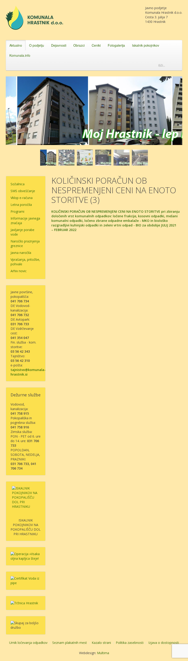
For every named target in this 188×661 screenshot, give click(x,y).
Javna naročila (21, 252)
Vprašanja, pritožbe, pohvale (25, 261)
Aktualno (15, 45)
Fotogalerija (116, 45)
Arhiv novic (19, 271)
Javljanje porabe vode (22, 232)
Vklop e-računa (22, 198)
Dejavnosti (58, 45)
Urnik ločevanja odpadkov (28, 642)
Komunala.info (19, 55)
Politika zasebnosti (130, 642)
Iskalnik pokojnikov (145, 45)
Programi (17, 211)
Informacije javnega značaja (25, 220)
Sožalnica (18, 184)
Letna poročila (21, 204)
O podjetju (36, 45)
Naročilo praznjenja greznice (25, 243)
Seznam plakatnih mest (69, 642)
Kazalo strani (101, 642)
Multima (103, 653)
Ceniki (96, 45)
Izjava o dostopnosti (163, 642)
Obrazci (79, 45)
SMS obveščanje (23, 191)
